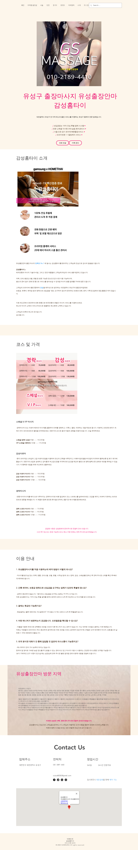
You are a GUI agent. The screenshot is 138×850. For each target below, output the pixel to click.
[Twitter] (58, 780)
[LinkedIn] (62, 780)
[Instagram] (66, 780)
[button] (32, 5)
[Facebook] (54, 780)
